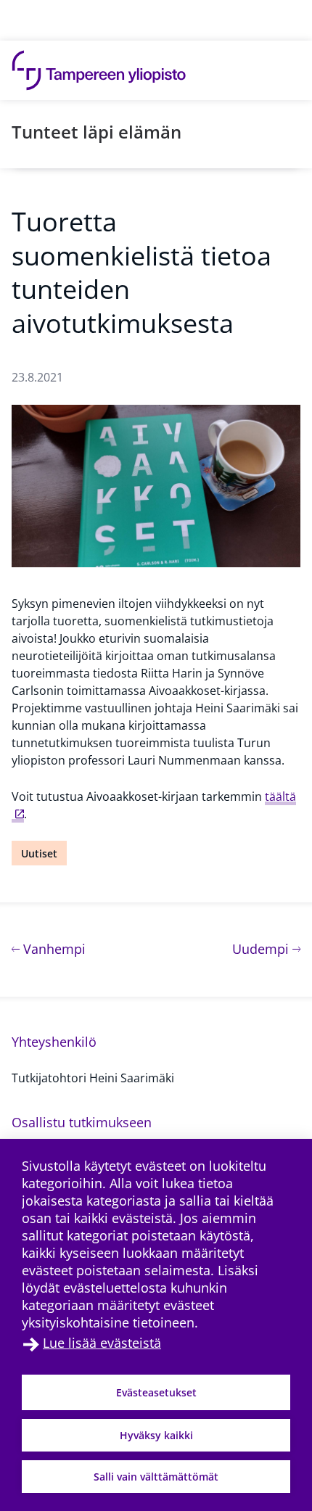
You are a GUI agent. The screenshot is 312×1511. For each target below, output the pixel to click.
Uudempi (266, 948)
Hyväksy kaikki (156, 1435)
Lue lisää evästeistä (102, 1342)
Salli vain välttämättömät (156, 1476)
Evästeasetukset (156, 1392)
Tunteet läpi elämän (96, 132)
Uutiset (39, 853)
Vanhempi (53, 948)
